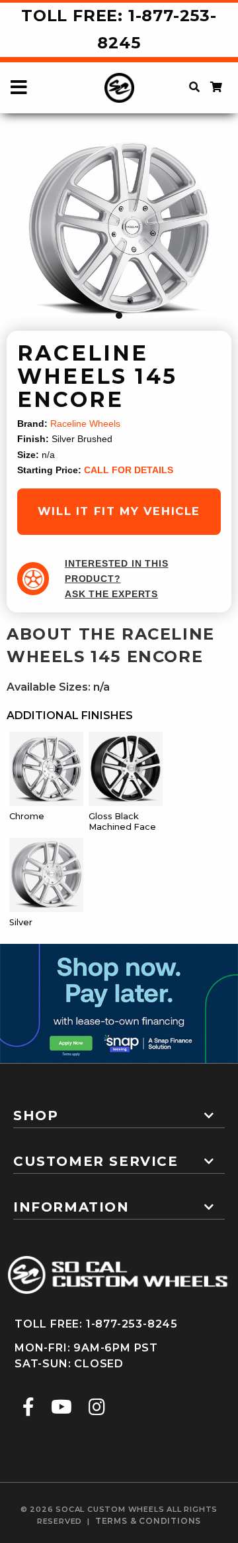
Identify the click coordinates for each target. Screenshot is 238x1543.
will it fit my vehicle (119, 511)
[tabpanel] (119, 230)
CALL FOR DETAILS (128, 470)
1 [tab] (119, 315)
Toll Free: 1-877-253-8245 (119, 29)
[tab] (119, 1110)
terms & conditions (148, 1521)
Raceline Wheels (85, 424)
